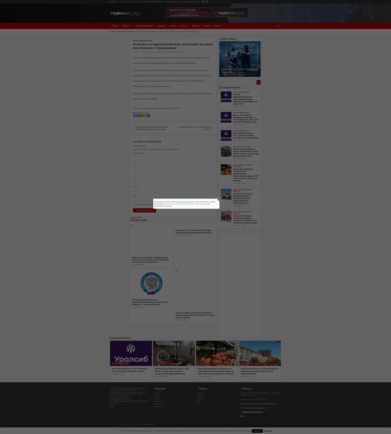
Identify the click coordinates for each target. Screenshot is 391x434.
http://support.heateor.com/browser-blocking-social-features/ (185, 204)
